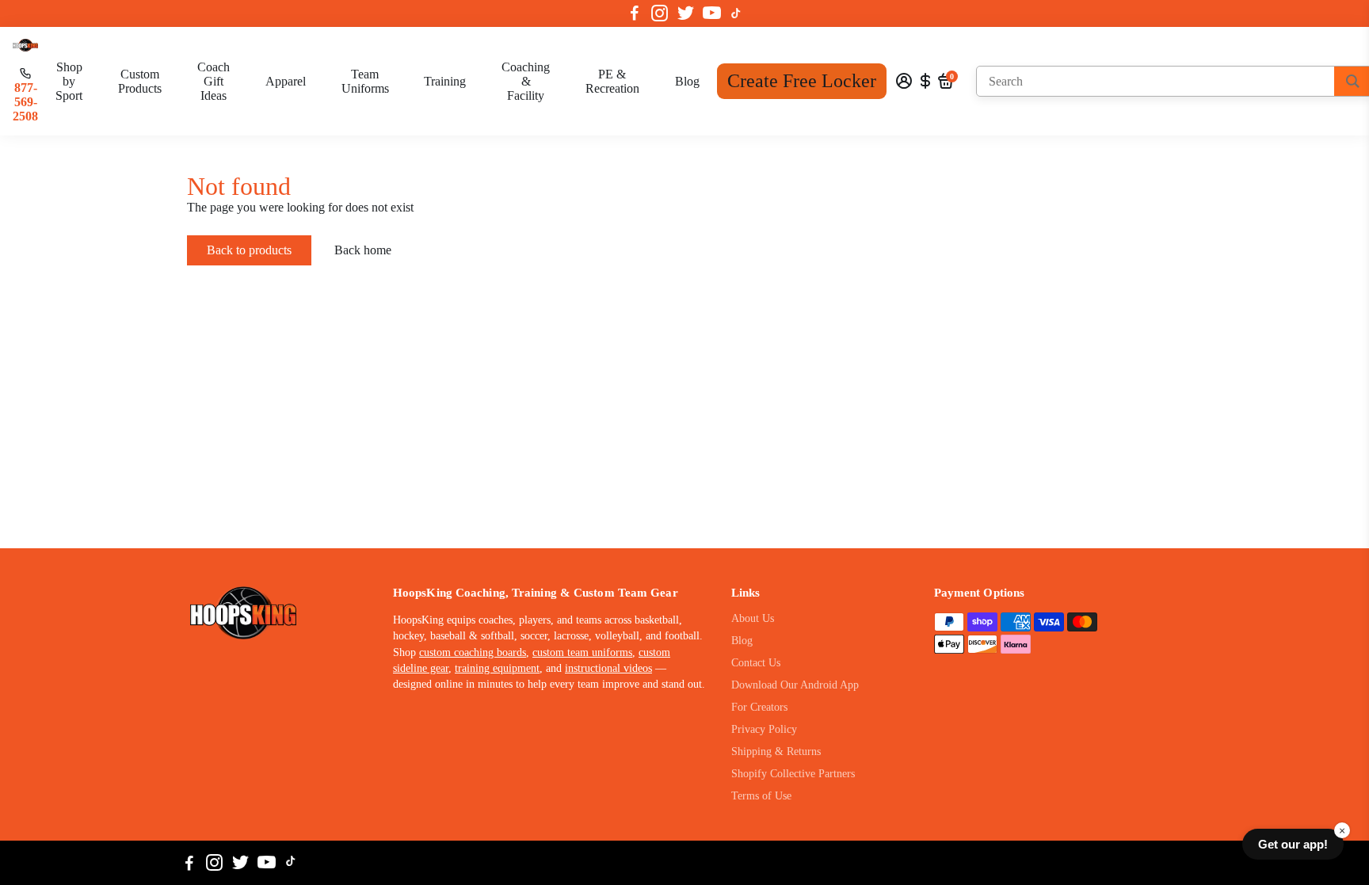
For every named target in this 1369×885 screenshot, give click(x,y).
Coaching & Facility (525, 81)
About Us (752, 618)
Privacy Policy (764, 729)
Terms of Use (761, 796)
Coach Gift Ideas (213, 81)
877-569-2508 (25, 102)
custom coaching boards (472, 652)
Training (445, 81)
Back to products (249, 250)
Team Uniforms (365, 81)
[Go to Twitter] (686, 13)
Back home (362, 250)
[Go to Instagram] (659, 13)
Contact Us (755, 663)
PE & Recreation (612, 81)
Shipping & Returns (776, 751)
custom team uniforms (582, 652)
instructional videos (608, 668)
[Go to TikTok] (736, 13)
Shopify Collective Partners (793, 774)
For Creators (759, 707)
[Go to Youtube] (712, 13)
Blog (687, 81)
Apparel (285, 81)
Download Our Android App (795, 685)
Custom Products (140, 81)
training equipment (497, 668)
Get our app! (1293, 844)
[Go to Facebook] (634, 13)
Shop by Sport (68, 81)
